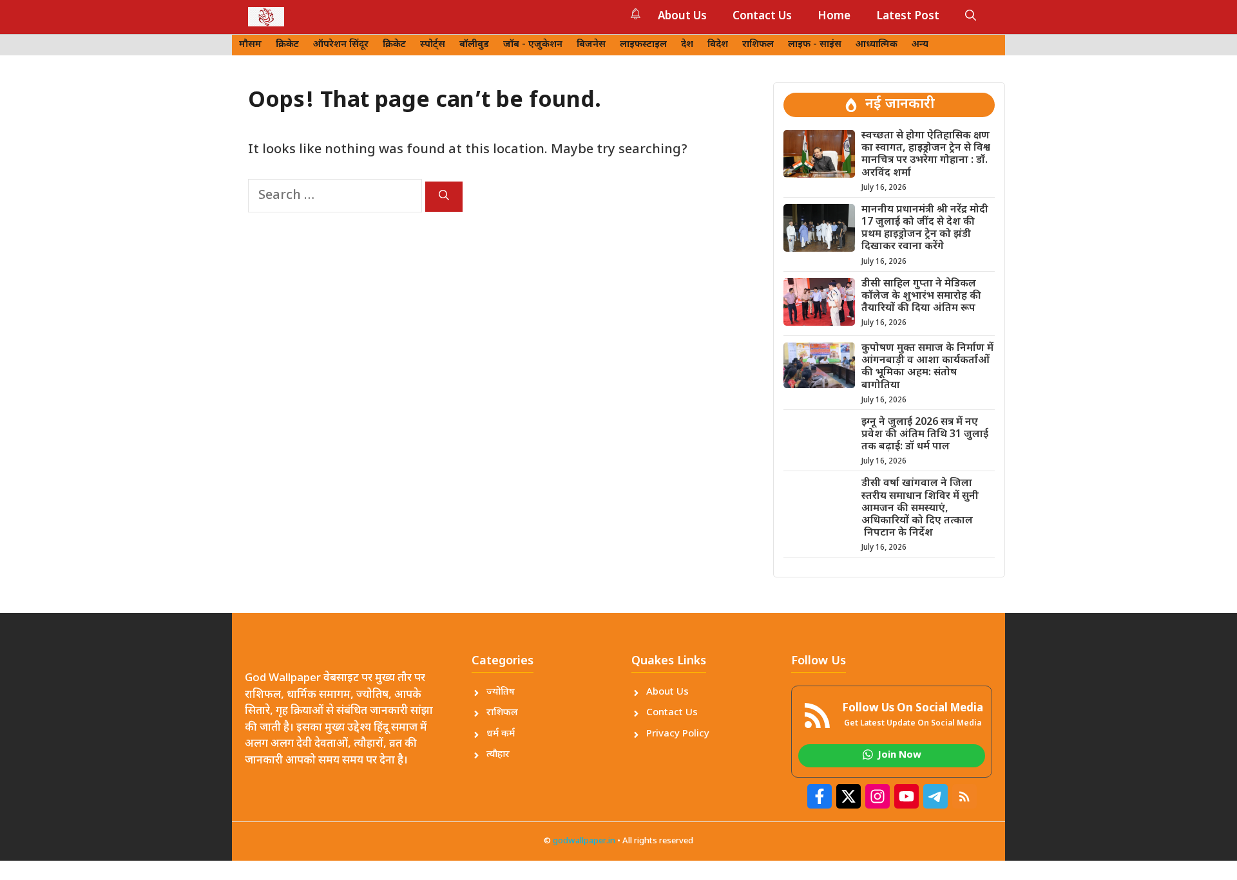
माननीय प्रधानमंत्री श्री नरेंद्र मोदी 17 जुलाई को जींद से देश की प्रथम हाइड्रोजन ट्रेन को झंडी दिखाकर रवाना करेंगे (924, 228)
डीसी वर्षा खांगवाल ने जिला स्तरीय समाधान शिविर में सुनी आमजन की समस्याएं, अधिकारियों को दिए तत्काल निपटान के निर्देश (920, 508)
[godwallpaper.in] (266, 17)
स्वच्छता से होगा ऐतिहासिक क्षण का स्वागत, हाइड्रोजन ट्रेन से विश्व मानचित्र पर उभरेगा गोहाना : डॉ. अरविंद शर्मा (925, 154)
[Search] (444, 197)
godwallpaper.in (584, 841)
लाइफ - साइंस (814, 45)
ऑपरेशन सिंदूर (341, 45)
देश (687, 45)
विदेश (717, 45)
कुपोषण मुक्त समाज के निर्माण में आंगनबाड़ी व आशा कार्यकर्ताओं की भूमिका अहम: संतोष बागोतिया (927, 367)
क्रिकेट (287, 45)
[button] (970, 17)
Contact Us (762, 17)
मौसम (250, 45)
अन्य (920, 45)
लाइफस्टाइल (643, 45)
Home (834, 17)
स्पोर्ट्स (432, 45)
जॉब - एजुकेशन (532, 45)
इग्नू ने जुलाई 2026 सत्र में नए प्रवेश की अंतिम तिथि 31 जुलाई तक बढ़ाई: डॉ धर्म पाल (924, 435)
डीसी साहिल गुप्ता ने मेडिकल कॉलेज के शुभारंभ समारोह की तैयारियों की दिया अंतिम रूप (921, 296)
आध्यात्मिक (876, 45)
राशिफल (758, 45)
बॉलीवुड (474, 45)
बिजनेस (591, 45)
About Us (682, 17)
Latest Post (907, 17)
